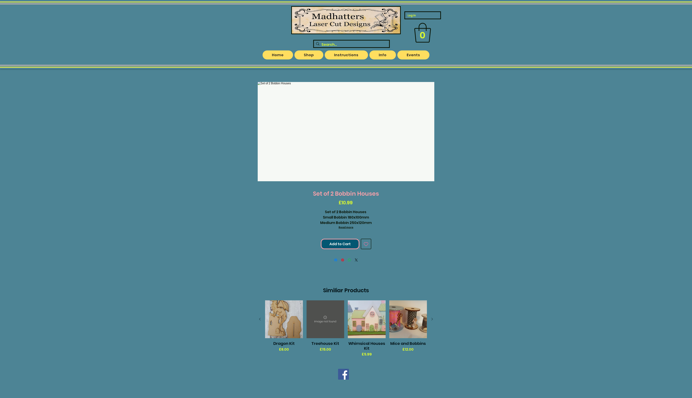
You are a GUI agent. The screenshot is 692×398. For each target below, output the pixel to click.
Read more (346, 227)
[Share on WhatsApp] (349, 260)
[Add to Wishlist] (366, 244)
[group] (346, 328)
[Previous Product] (260, 319)
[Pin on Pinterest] (342, 260)
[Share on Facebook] (336, 260)
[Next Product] (432, 319)
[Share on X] (356, 260)
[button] (422, 33)
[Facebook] (343, 374)
